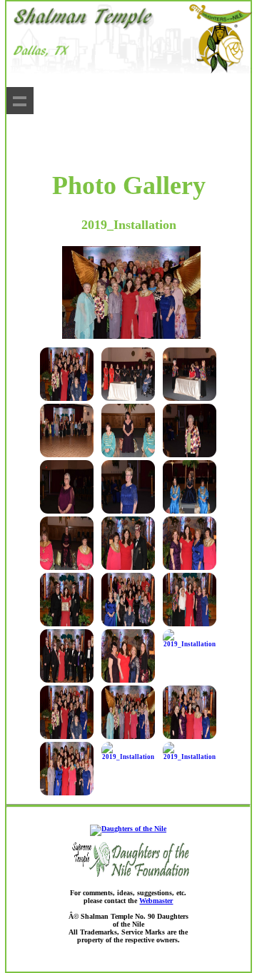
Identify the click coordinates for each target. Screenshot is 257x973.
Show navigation (20, 100)
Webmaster (156, 901)
